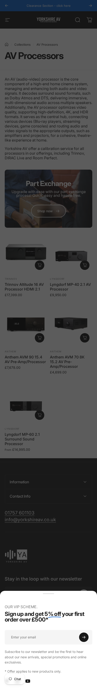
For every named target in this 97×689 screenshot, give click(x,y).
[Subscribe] (84, 637)
